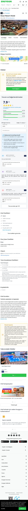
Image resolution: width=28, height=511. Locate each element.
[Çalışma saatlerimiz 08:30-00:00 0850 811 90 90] (20, 1)
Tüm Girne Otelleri (5, 10)
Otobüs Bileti (5, 463)
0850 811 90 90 (17, 80)
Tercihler (3, 508)
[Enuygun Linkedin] (16, 436)
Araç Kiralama (5, 466)
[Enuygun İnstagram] (11, 436)
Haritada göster (15, 58)
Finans (3, 473)
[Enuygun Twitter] (14, 436)
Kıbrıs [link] (6, 8)
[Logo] (6, 2)
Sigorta (3, 476)
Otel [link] (3, 8)
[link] (1, 8)
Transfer (4, 469)
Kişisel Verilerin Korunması (10, 492)
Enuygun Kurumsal (6, 479)
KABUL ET (22, 508)
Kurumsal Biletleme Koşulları (14, 494)
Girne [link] (9, 8)
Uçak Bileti (4, 456)
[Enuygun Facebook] (9, 436)
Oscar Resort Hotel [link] (15, 8)
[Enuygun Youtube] (19, 436)
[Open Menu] (26, 1)
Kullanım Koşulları (19, 492)
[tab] (3, 37)
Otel (3, 459)
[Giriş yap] (23, 1)
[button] (14, 27)
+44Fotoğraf (6, 33)
